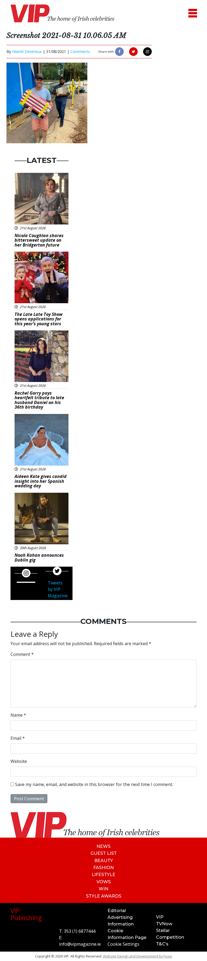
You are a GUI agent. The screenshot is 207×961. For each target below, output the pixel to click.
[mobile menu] (193, 13)
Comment (22, 654)
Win (103, 888)
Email (18, 738)
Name (18, 715)
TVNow (164, 923)
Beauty (103, 860)
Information (121, 924)
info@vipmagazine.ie (80, 944)
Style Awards (103, 896)
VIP (160, 917)
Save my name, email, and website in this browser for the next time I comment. (94, 784)
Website (19, 761)
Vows (103, 881)
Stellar (163, 930)
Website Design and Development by (137, 956)
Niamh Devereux (27, 51)
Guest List (104, 853)
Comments (80, 51)
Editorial (117, 910)
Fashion (103, 867)
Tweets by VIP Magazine (58, 589)
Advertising (120, 917)
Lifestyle (103, 874)
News (103, 846)
